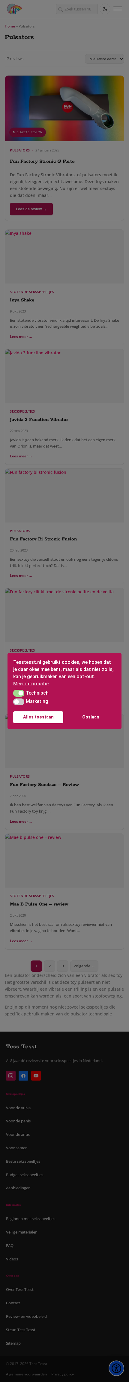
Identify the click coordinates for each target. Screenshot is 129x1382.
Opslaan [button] (90, 717)
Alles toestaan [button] (38, 717)
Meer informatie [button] (31, 684)
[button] (18, 693)
